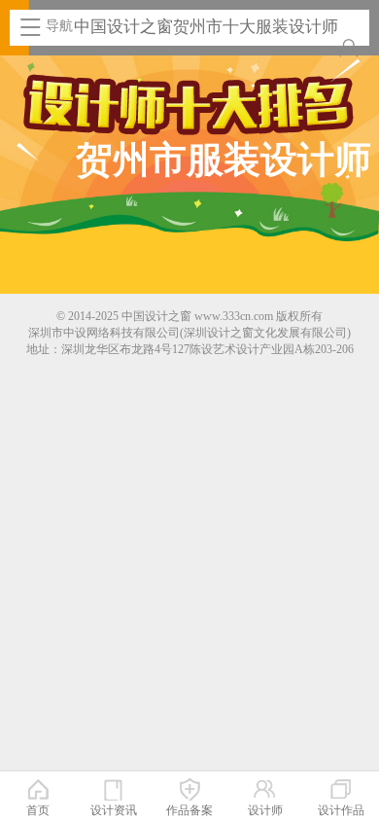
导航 (59, 25)
